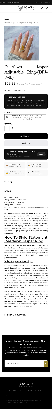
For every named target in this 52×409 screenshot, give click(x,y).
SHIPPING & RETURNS (15, 314)
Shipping (7, 90)
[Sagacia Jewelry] (26, 8)
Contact (8, 396)
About (8, 390)
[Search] (42, 8)
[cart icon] (47, 8)
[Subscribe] (46, 364)
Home (6, 19)
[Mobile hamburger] (5, 8)
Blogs (15, 390)
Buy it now (26, 143)
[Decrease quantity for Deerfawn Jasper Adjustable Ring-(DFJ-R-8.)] (6, 128)
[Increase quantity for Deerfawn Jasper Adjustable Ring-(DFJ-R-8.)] (18, 128)
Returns (38, 390)
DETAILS (8, 191)
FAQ (21, 390)
